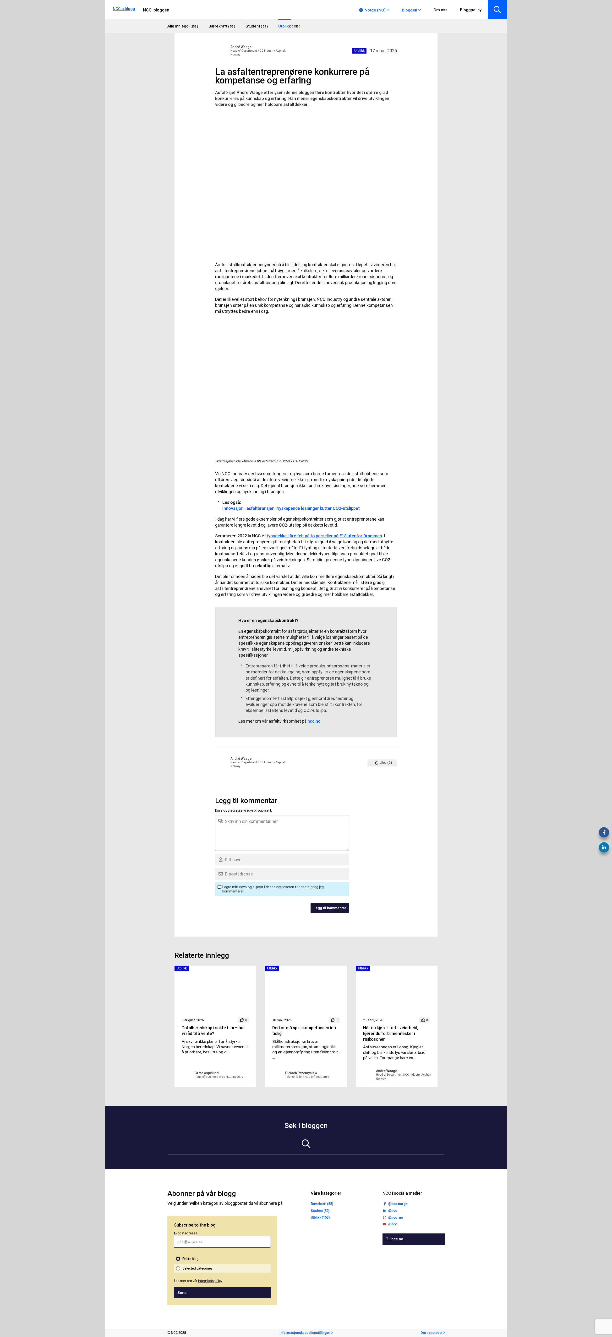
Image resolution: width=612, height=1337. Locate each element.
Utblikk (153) (320, 1217)
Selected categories (197, 1268)
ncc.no (314, 721)
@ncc (392, 1210)
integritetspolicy (210, 1281)
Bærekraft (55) (322, 1204)
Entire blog (190, 1259)
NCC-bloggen (156, 9)
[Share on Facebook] (604, 832)
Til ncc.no (394, 1239)
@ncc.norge (398, 1204)
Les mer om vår (198, 1281)
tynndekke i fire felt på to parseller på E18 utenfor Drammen (324, 535)
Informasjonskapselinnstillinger (304, 1333)
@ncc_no (395, 1217)
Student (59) (320, 1211)
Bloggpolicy (470, 9)
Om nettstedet (431, 1333)
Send (181, 1292)
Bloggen (409, 10)
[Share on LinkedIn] (604, 847)
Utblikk (359, 51)
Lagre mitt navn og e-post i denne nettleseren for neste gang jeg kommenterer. (273, 889)
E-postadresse (185, 1233)
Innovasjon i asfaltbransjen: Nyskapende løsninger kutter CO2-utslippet (291, 508)
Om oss (440, 9)
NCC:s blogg (124, 8)
